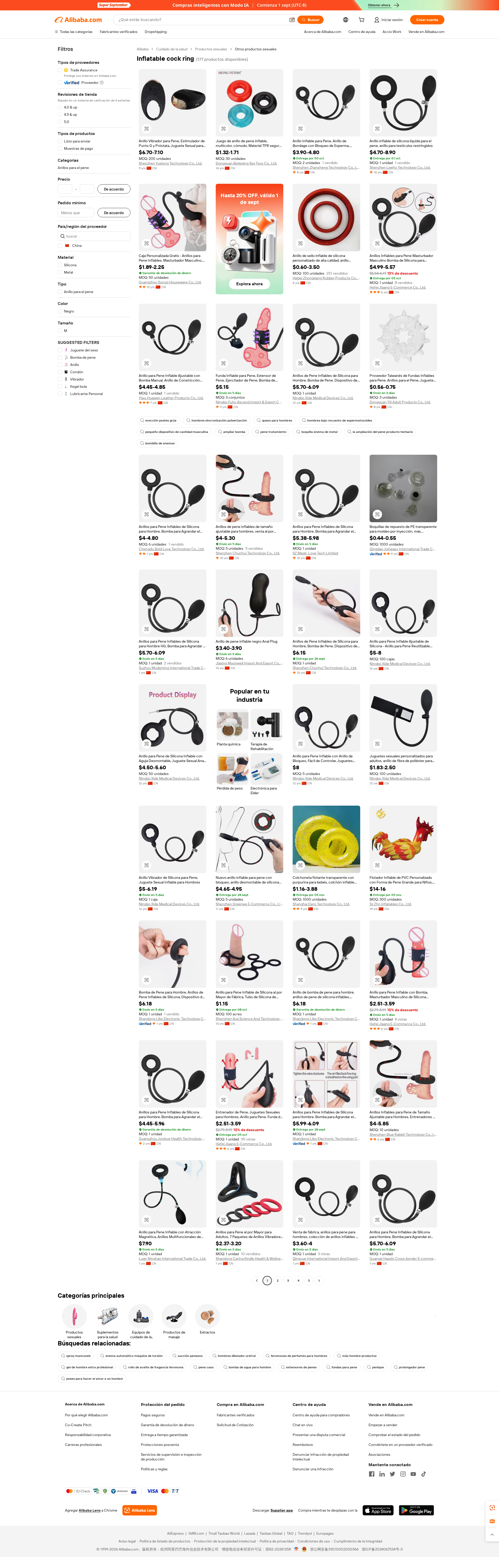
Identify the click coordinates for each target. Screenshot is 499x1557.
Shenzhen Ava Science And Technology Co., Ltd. (249, 1019)
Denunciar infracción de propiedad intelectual (321, 1456)
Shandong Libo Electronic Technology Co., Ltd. (172, 1019)
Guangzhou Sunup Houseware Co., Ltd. (170, 282)
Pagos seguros (153, 1415)
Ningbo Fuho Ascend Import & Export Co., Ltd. (249, 402)
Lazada (249, 1533)
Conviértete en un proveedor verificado (400, 1445)
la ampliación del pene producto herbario (383, 432)
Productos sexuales (211, 49)
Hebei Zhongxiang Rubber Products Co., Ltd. (326, 278)
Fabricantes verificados (235, 1415)
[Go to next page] (319, 1280)
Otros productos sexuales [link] (256, 49)
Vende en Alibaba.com (386, 1415)
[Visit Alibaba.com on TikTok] (424, 1474)
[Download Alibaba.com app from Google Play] (416, 1510)
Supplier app (282, 1510)
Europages (325, 1533)
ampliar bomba (234, 432)
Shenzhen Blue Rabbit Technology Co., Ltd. (403, 1134)
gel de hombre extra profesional (89, 1367)
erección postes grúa (160, 420)
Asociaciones (379, 1454)
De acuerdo (114, 189)
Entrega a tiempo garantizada (164, 1435)
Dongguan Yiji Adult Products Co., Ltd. (400, 402)
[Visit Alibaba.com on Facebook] (372, 1474)
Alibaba (142, 49)
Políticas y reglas (154, 1469)
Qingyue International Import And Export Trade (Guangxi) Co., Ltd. (326, 1258)
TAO (290, 1533)
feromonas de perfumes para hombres (299, 1356)
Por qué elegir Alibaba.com (86, 1415)
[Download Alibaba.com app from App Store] (378, 1510)
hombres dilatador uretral (237, 1356)
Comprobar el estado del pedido (394, 1435)
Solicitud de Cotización (235, 1425)
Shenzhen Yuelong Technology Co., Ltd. (170, 163)
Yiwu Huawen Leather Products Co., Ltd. (171, 398)
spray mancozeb (78, 1356)
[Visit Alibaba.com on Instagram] (403, 1474)
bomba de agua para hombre (250, 1367)
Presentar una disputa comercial (319, 1435)
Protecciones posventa (160, 1445)
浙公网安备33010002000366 (334, 1549)
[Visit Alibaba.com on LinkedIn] (382, 1474)
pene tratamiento (273, 432)
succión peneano (190, 1356)
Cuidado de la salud (171, 49)
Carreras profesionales (83, 1445)
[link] (492, 1507)
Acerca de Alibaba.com (84, 1404)
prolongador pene (412, 1367)
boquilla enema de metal (319, 432)
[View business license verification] (296, 1549)
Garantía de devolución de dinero (167, 1425)
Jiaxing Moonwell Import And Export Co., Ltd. (249, 663)
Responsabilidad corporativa (88, 1435)
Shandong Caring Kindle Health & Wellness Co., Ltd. (249, 1258)
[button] (292, 20)
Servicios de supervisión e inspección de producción (171, 1456)
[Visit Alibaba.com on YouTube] (413, 1474)
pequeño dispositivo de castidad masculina (176, 432)
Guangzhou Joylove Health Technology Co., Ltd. (172, 1139)
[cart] (362, 20)
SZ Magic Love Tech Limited (315, 553)
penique (378, 1367)
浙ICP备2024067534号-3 (382, 1549)
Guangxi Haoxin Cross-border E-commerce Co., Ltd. (403, 1258)
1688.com (196, 1533)
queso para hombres (277, 420)
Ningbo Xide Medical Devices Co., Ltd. (323, 398)
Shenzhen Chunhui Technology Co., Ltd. (248, 553)
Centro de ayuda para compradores (321, 1415)
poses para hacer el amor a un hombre (94, 1379)
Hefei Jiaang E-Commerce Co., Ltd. (398, 287)
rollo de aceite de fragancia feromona (155, 1367)
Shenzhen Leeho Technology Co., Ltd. (400, 167)
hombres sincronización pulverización (219, 420)
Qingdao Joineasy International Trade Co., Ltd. (403, 549)
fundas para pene (344, 1367)
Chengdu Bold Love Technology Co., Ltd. (171, 549)
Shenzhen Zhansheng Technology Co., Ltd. (326, 167)
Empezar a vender (383, 1425)
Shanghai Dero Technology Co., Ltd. (321, 904)
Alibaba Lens (90, 1510)
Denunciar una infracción (313, 1469)
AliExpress (175, 1533)
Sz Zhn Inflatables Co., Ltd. (391, 904)
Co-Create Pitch (78, 1425)
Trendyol (305, 1533)
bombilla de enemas (160, 443)
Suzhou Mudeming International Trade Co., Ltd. (172, 668)
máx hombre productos (359, 1356)
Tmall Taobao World (224, 1533)
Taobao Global (271, 1533)
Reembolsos (303, 1445)
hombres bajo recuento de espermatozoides (339, 420)
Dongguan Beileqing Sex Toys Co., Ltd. (246, 163)
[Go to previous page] (256, 1280)
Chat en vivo (303, 1425)
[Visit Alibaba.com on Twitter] (392, 1474)
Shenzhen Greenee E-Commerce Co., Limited (249, 904)
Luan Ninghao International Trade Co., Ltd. (172, 1258)
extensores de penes (301, 1367)
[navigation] (94, 665)
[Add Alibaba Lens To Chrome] (139, 1510)
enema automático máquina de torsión (134, 1356)
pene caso (206, 1367)
